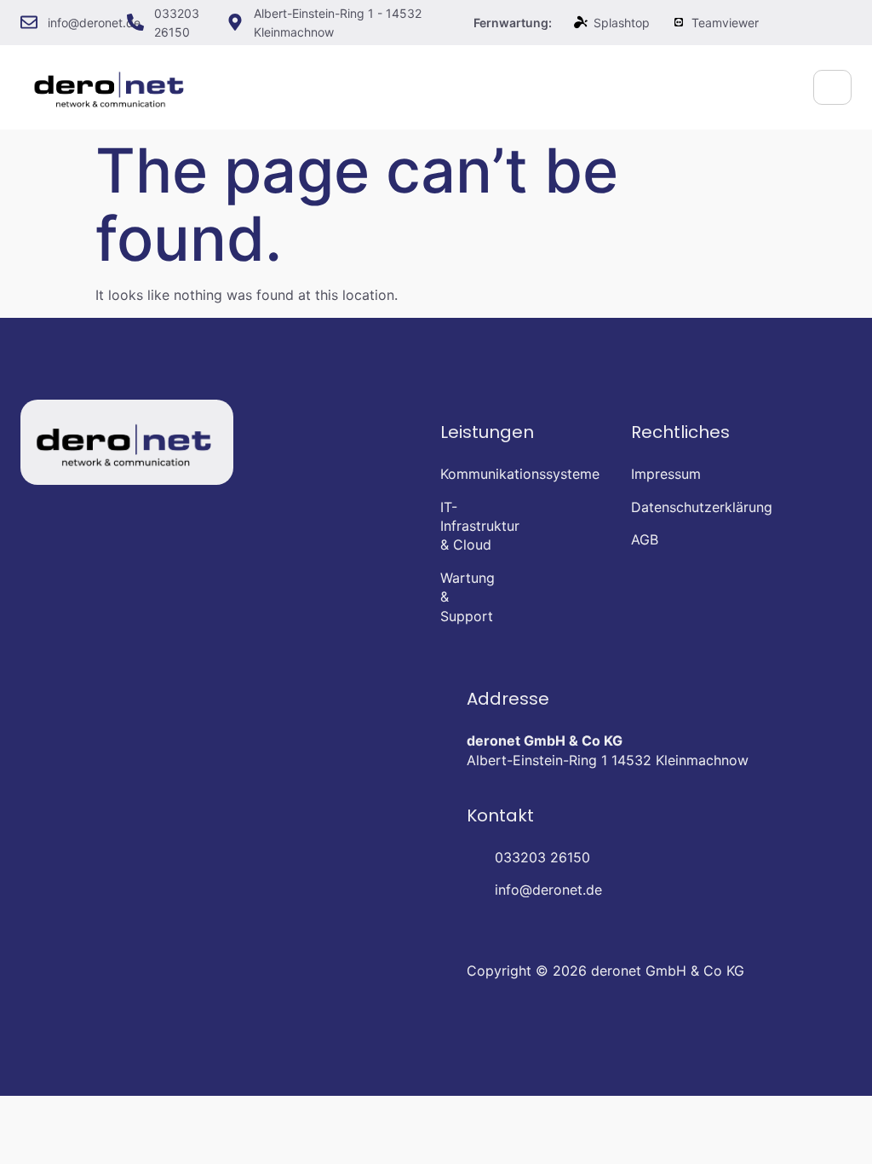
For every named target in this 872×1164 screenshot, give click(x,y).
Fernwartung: (512, 22)
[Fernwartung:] (454, 22)
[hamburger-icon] (832, 87)
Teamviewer (725, 22)
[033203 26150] (135, 22)
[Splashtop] (580, 22)
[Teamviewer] (678, 22)
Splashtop (622, 22)
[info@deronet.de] (28, 22)
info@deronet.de (94, 22)
